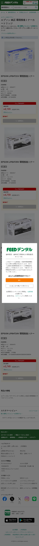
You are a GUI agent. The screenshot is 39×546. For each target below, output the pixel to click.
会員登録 (30, 291)
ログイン (18, 296)
